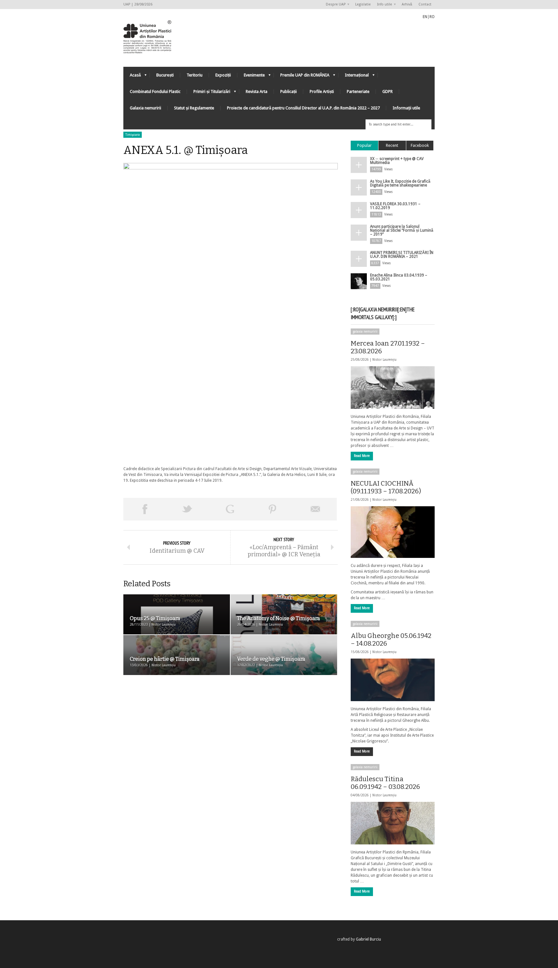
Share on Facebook (144, 509)
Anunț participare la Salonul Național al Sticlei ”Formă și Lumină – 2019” (401, 230)
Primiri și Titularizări (208, 93)
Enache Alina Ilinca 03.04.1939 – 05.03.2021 (398, 277)
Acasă (132, 77)
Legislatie (363, 4)
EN (425, 17)
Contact (424, 4)
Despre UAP (334, 4)
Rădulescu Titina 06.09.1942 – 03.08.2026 (385, 783)
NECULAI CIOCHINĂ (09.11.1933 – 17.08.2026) (386, 487)
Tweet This (187, 509)
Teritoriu (194, 75)
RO (432, 17)
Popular (364, 145)
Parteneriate (358, 91)
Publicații (288, 91)
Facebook (420, 145)
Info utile (383, 4)
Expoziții (223, 75)
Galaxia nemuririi (145, 108)
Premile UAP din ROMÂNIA (301, 77)
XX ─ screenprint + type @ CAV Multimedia (397, 160)
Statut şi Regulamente (194, 108)
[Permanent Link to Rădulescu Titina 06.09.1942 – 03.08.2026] (393, 823)
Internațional (353, 77)
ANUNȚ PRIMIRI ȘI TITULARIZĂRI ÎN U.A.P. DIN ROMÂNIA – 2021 (401, 254)
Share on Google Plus (230, 509)
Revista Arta (256, 91)
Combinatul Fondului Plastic (155, 91)
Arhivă (407, 4)
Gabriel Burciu (368, 939)
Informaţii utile (406, 108)
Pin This (272, 509)
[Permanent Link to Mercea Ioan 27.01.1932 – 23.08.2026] (393, 387)
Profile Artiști (322, 91)
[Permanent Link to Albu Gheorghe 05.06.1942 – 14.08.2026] (393, 680)
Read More (362, 456)
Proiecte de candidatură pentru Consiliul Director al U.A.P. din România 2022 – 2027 (303, 108)
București (165, 75)
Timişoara (132, 134)
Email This (315, 509)
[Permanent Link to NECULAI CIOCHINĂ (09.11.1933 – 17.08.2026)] (393, 532)
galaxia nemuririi (365, 331)
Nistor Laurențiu (384, 359)
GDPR (387, 91)
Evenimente (251, 77)
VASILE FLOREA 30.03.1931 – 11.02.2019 (395, 206)
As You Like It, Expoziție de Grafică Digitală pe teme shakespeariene (400, 183)
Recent (392, 145)
